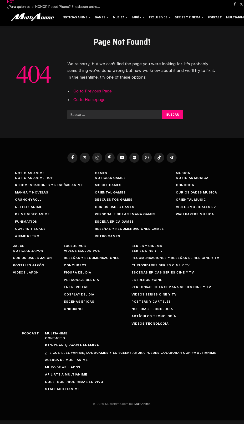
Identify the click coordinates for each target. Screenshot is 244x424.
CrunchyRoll (28, 199)
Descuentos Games (114, 199)
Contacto (55, 338)
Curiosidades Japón (32, 258)
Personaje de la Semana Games (125, 214)
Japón (137, 17)
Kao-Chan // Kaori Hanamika (72, 345)
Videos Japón (26, 272)
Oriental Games (110, 192)
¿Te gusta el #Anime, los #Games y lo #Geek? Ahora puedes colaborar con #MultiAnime (130, 352)
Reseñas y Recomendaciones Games (129, 229)
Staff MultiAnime (62, 389)
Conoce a (185, 185)
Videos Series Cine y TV (154, 294)
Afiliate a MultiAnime (66, 374)
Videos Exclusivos (82, 250)
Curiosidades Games (114, 207)
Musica (119, 17)
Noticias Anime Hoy (34, 178)
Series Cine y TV (147, 250)
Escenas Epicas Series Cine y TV (163, 272)
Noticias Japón (28, 250)
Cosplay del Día (79, 294)
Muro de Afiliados (62, 367)
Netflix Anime (28, 207)
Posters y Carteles (151, 301)
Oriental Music (191, 199)
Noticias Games (110, 178)
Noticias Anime (75, 17)
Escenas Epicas (79, 301)
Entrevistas (76, 287)
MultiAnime (56, 333)
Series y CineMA (187, 17)
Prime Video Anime (32, 214)
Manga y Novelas (32, 192)
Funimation (26, 221)
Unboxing (73, 309)
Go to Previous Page (92, 91)
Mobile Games (108, 185)
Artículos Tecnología (154, 316)
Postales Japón (28, 265)
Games (100, 17)
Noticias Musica (192, 178)
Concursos (75, 265)
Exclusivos (158, 17)
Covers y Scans (30, 229)
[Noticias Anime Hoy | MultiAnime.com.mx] (33, 17)
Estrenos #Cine (147, 280)
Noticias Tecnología (152, 309)
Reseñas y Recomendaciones (92, 258)
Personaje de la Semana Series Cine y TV (171, 287)
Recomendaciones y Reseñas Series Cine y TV (175, 258)
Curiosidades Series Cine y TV (161, 265)
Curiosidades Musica (196, 192)
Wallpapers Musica (195, 214)
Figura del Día (77, 272)
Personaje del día (81, 280)
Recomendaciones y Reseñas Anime (49, 185)
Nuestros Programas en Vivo (74, 382)
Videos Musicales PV (196, 207)
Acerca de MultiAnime (66, 360)
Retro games (107, 236)
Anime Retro (27, 236)
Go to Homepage (89, 99)
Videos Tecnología (150, 323)
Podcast (215, 17)
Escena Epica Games (114, 221)
